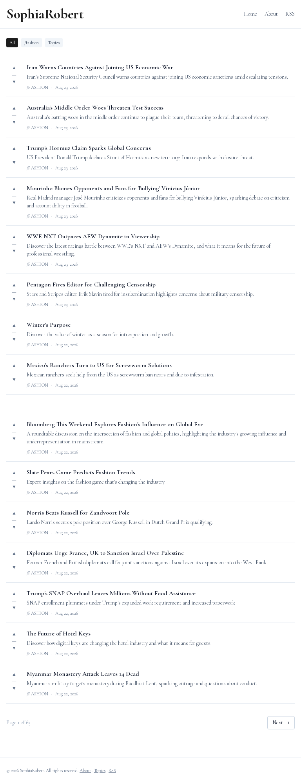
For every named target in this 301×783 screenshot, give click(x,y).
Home (250, 14)
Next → (281, 722)
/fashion (31, 42)
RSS (290, 14)
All (12, 42)
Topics (54, 42)
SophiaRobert (44, 14)
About (271, 14)
